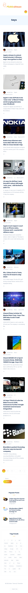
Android (6, 543)
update (14, 568)
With (5, 571)
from (21, 546)
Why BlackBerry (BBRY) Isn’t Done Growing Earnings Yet (16, 510)
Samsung (11, 566)
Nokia (15, 137)
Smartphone (19, 566)
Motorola (16, 267)
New (12, 560)
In (21, 548)
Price (5, 566)
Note (5, 563)
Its (19, 551)
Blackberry (16, 441)
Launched (12, 554)
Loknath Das (10, 49)
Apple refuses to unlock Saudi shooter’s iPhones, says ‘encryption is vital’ (12, 57)
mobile (9, 557)
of (9, 563)
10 (11, 540)
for (16, 546)
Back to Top (14, 589)
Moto (20, 557)
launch (5, 554)
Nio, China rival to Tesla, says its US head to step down (12, 274)
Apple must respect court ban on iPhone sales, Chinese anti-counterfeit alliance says (13, 229)
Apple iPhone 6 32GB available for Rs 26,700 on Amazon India (16, 520)
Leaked (18, 554)
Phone (18, 563)
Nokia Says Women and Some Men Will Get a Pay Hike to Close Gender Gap (13, 142)
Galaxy (5, 548)
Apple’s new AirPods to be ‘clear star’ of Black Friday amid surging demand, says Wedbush (13, 101)
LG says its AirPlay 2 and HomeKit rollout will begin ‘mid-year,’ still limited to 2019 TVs (13, 184)
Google (11, 548)
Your (15, 571)
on (13, 563)
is (15, 551)
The (5, 568)
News (15, 309)
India (5, 551)
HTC (17, 548)
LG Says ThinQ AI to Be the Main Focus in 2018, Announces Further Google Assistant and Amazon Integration (13, 404)
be (4, 546)
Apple (15, 49)
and (19, 540)
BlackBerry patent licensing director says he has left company (14, 449)
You (10, 571)
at (20, 543)
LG (14, 177)
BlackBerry (10, 546)
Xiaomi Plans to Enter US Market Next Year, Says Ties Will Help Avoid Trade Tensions (13, 316)
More (15, 557)
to (9, 568)
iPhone (10, 551)
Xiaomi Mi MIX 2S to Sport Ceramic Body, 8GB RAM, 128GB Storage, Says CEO (13, 360)
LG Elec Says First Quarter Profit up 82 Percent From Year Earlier (17, 500)
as (16, 543)
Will (19, 568)
